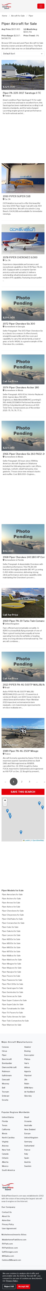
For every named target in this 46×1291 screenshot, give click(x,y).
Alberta (5, 1162)
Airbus (27, 1067)
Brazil (26, 1117)
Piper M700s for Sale (11, 951)
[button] (7, 811)
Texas (4, 1125)
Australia (28, 1125)
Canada (5, 1154)
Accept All (23, 1286)
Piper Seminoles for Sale (12, 992)
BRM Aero (28, 1088)
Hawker (27, 1047)
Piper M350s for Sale (11, 939)
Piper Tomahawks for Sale (13, 1008)
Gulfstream (7, 1075)
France (27, 1150)
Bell (3, 1088)
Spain (26, 1158)
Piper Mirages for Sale (11, 964)
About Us (6, 1216)
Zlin (25, 1079)
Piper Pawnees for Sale (12, 980)
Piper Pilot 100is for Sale (12, 984)
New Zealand (30, 1129)
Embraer (5, 1096)
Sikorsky (28, 1096)
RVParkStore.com (10, 1248)
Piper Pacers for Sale (11, 976)
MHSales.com (8, 1256)
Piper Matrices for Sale (12, 960)
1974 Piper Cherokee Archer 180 (21, 387)
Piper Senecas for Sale (12, 996)
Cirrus (4, 1051)
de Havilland (29, 1092)
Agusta (27, 1071)
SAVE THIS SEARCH (23, 791)
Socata (5, 1100)
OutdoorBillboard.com (11, 1260)
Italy (26, 1154)
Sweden (27, 1166)
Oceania (27, 1121)
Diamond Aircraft (9, 1067)
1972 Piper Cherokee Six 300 (19, 323)
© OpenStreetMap (37, 840)
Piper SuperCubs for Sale (12, 1004)
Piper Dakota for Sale (11, 931)
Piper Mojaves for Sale (11, 968)
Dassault (6, 1079)
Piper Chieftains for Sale (12, 919)
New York (6, 1150)
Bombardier (7, 1063)
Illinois (4, 1133)
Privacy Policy (8, 1224)
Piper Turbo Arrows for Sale (14, 1017)
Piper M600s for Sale (11, 947)
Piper (4, 1055)
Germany (28, 1142)
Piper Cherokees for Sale (13, 911)
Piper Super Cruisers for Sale (14, 1000)
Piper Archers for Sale (11, 898)
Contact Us (7, 1212)
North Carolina (8, 1137)
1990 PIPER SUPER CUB (16, 196)
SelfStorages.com (10, 1252)
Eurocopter (29, 1055)
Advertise (6, 1220)
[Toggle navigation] (40, 6)
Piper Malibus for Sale (11, 955)
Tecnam (5, 1092)
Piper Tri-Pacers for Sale (12, 1012)
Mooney (5, 1084)
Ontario (5, 1158)
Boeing (27, 1051)
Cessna (5, 1047)
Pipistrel (27, 1075)
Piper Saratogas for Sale (12, 988)
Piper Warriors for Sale (11, 1025)
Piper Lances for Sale (11, 935)
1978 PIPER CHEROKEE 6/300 (20, 257)
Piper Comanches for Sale (13, 923)
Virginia (5, 1142)
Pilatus (27, 1059)
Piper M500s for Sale (11, 943)
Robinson (6, 1071)
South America (8, 1170)
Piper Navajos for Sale (11, 972)
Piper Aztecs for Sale (11, 907)
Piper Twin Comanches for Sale (15, 1021)
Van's (26, 1063)
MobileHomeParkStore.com (14, 1240)
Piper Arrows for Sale (11, 903)
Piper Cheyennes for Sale (13, 915)
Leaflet (27, 840)
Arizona (5, 1146)
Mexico (5, 1166)
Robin (26, 1084)
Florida (5, 1121)
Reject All (9, 1286)
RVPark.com (7, 1244)
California (6, 1129)
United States (8, 1117)
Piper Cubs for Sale (10, 927)
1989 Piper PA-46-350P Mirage (20, 751)
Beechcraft (7, 1059)
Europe (27, 1133)
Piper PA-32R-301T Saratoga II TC (22, 93)
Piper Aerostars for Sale (12, 894)
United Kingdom (31, 1137)
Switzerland (29, 1146)
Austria (27, 1162)
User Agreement (9, 1228)
